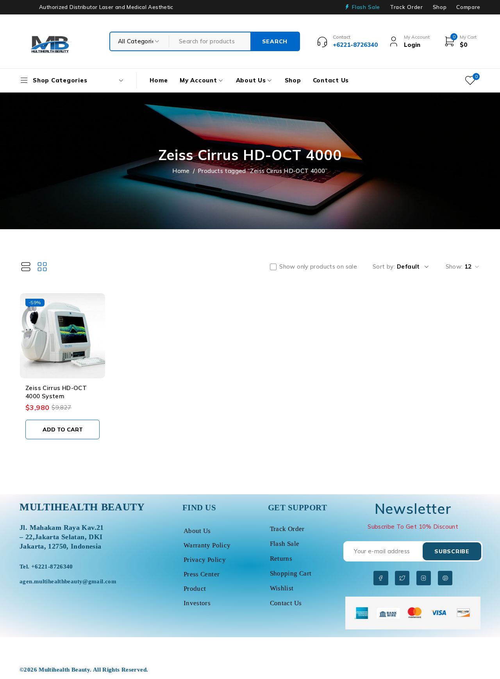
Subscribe (451, 551)
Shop (440, 7)
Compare (468, 7)
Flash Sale (366, 7)
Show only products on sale (318, 266)
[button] (62, 429)
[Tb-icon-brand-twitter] (402, 578)
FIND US (199, 507)
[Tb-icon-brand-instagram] (423, 578)
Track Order (406, 7)
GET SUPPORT (297, 507)
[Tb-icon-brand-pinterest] (445, 578)
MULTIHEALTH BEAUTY (82, 507)
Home (181, 171)
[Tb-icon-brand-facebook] (380, 578)
